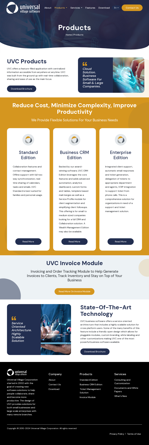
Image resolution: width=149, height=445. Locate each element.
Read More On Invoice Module (74, 291)
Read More (28, 241)
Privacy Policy (117, 433)
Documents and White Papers (126, 389)
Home (69, 34)
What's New (120, 396)
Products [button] (60, 7)
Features (90, 7)
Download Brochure (21, 88)
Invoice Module (88, 397)
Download (104, 7)
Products (78, 34)
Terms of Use (134, 433)
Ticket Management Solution (90, 391)
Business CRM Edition (91, 384)
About (47, 7)
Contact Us (55, 384)
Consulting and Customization (122, 381)
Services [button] (75, 7)
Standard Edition (89, 379)
